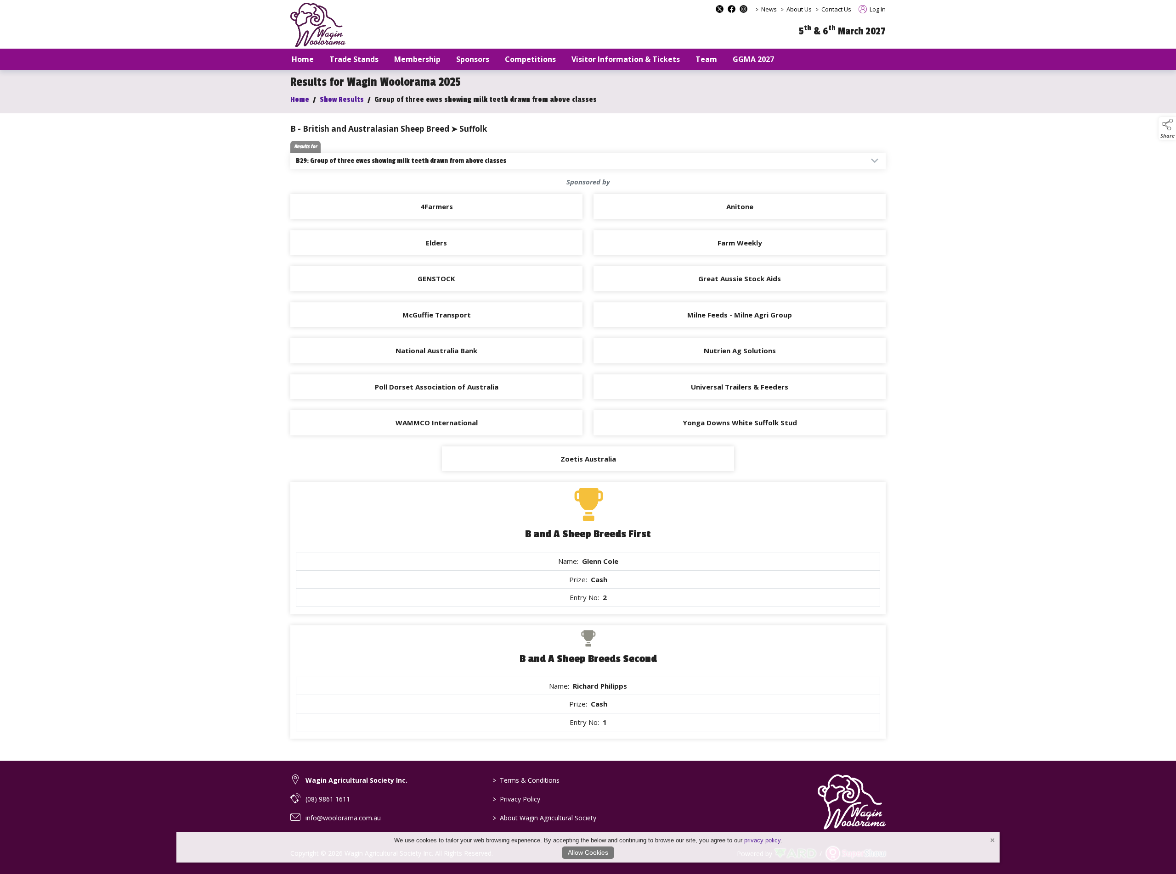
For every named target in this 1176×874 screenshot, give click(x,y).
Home (303, 59)
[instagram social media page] (743, 9)
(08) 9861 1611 (327, 799)
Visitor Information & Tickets (625, 59)
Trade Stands (354, 59)
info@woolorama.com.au (343, 817)
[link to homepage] (317, 25)
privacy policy (762, 840)
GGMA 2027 (753, 59)
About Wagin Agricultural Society (544, 818)
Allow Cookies (588, 852)
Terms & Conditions (526, 780)
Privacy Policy (516, 799)
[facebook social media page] (731, 9)
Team (706, 59)
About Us (799, 9)
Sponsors (472, 59)
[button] (1167, 128)
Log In (877, 9)
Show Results (342, 99)
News (769, 9)
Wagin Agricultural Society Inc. (356, 780)
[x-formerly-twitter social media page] (720, 9)
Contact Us (836, 9)
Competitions (530, 59)
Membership (417, 59)
